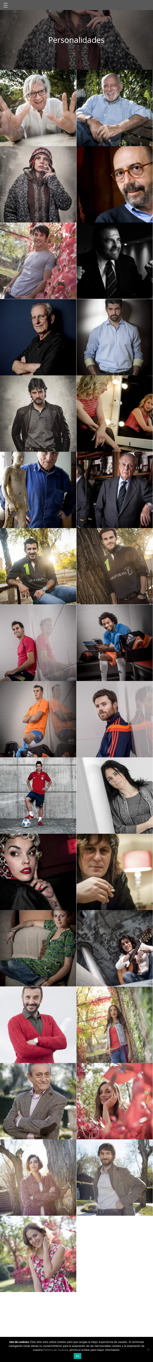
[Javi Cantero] (114, 948)
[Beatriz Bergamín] (114, 413)
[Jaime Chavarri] (38, 337)
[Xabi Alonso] (114, 719)
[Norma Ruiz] (114, 1101)
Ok (77, 1356)
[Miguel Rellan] (114, 184)
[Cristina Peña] (38, 1177)
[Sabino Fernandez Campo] (114, 490)
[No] (148, 1349)
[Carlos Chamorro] (38, 1025)
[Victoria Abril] (38, 184)
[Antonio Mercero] (38, 108)
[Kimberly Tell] (38, 1254)
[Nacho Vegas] (114, 872)
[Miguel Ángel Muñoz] (114, 337)
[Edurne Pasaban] (114, 795)
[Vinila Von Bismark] (38, 872)
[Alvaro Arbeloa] (38, 643)
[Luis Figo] (38, 566)
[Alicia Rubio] (114, 1025)
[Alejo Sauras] (38, 260)
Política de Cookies (55, 1349)
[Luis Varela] (38, 1101)
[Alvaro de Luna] (114, 108)
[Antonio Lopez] (38, 490)
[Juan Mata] (114, 566)
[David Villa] (38, 795)
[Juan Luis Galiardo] (114, 260)
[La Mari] (38, 948)
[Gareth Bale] (38, 719)
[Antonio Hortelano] (38, 413)
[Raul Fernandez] (114, 1177)
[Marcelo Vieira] (114, 643)
